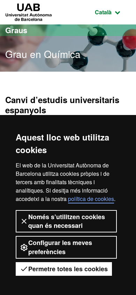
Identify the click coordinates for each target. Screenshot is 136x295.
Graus (16, 30)
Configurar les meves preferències (60, 247)
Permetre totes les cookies (68, 268)
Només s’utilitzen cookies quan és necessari (66, 221)
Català (113, 12)
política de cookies (91, 199)
